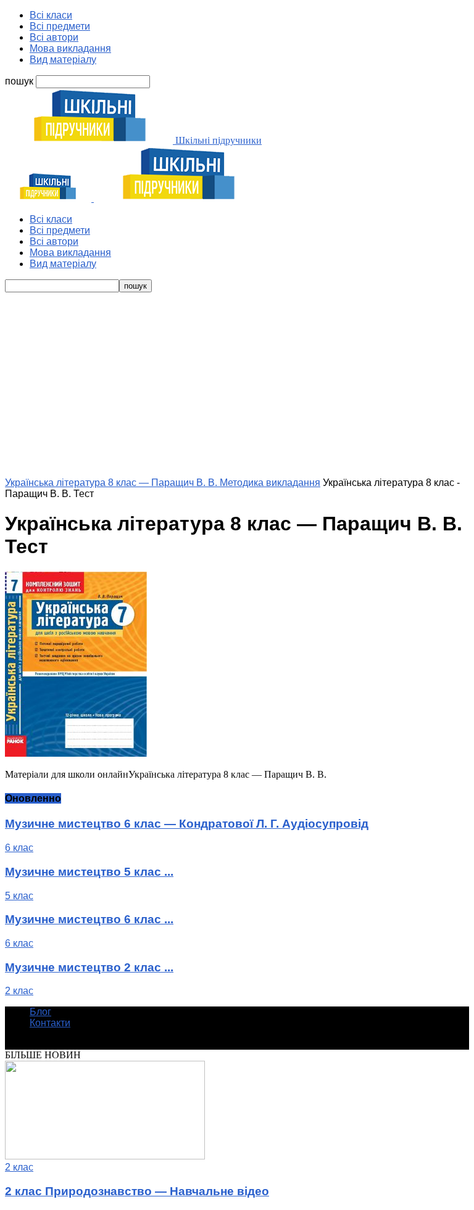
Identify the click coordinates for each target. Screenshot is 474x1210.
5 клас (19, 896)
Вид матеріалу (63, 59)
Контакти (50, 1023)
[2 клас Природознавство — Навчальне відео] (105, 1156)
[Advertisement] (237, 384)
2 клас (19, 991)
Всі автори (54, 37)
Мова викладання (70, 48)
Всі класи (51, 15)
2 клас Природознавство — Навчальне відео (137, 1191)
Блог (40, 1011)
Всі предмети (60, 26)
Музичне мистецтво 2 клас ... (89, 967)
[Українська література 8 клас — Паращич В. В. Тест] (76, 753)
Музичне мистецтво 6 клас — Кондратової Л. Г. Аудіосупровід (186, 823)
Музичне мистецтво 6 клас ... (89, 919)
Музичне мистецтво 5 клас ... (89, 871)
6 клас (19, 847)
